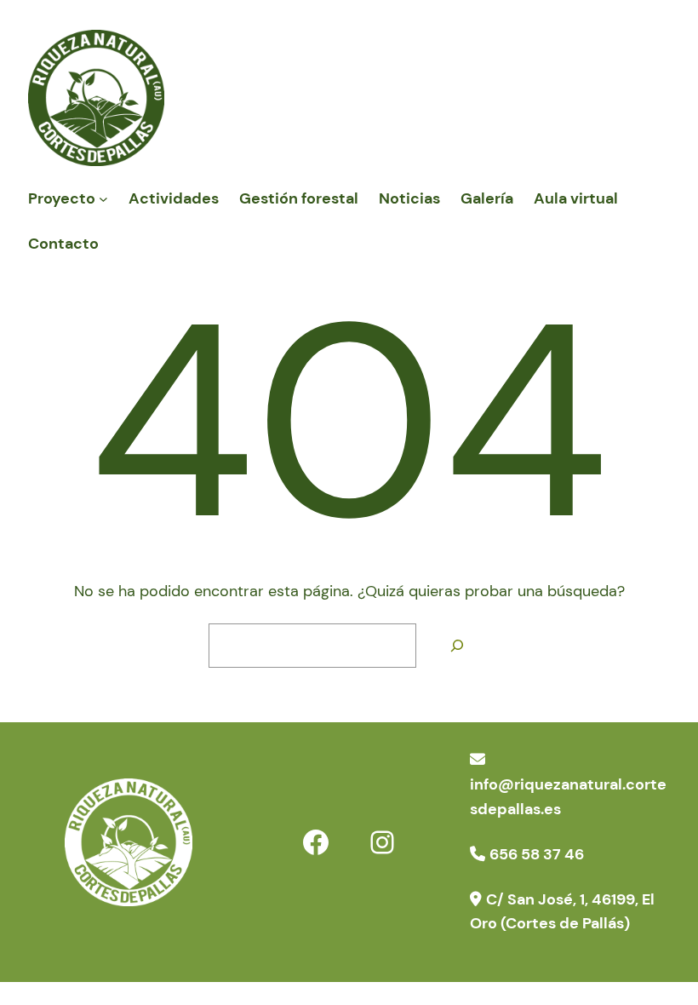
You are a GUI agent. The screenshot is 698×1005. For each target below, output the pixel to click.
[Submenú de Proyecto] (103, 199)
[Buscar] (457, 645)
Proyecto (61, 198)
